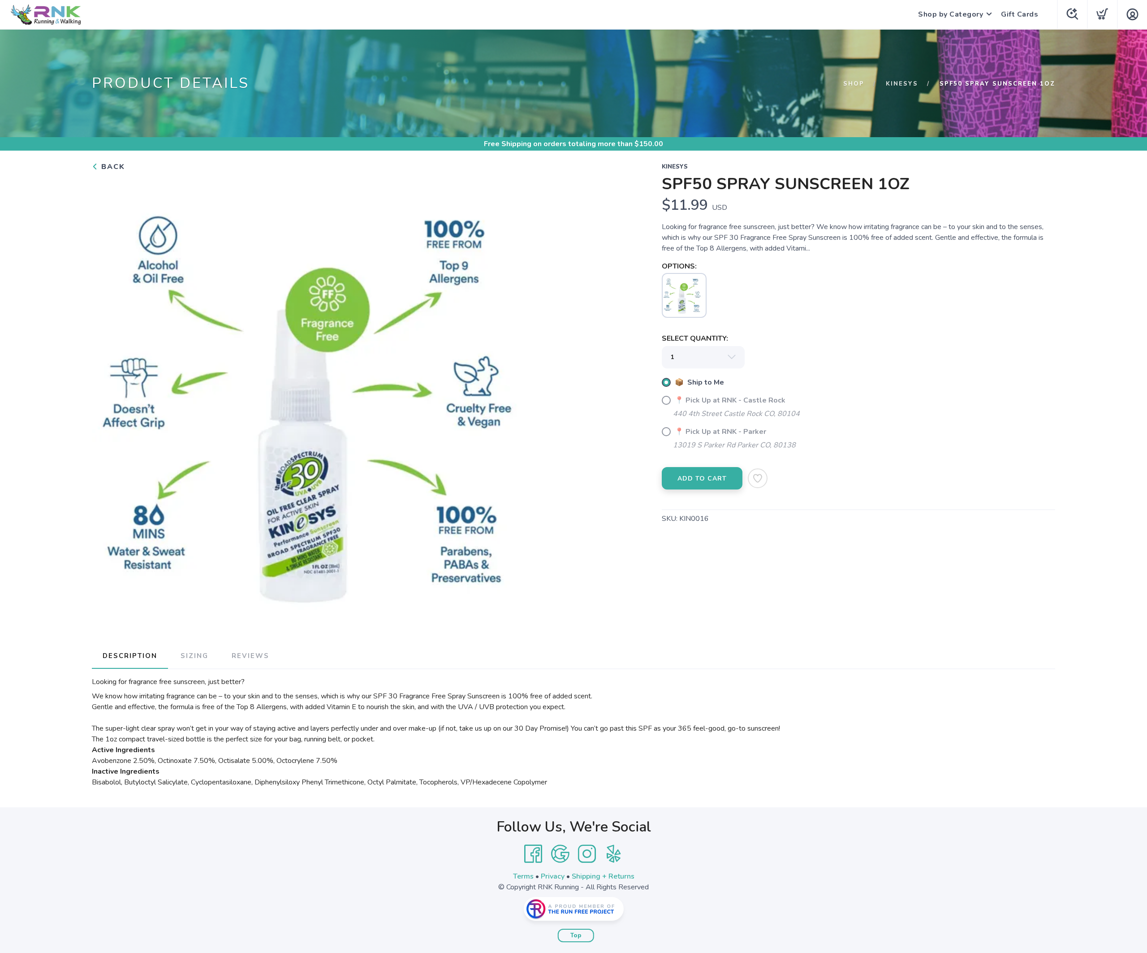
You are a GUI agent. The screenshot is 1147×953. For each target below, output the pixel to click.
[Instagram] (587, 853)
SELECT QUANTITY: (695, 338)
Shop (853, 84)
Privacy (553, 876)
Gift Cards (1019, 14)
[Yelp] (613, 853)
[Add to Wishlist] (758, 478)
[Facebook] (533, 853)
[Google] (560, 853)
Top (576, 935)
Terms (523, 876)
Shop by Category (950, 14)
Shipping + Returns (603, 876)
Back (112, 167)
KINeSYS (902, 84)
